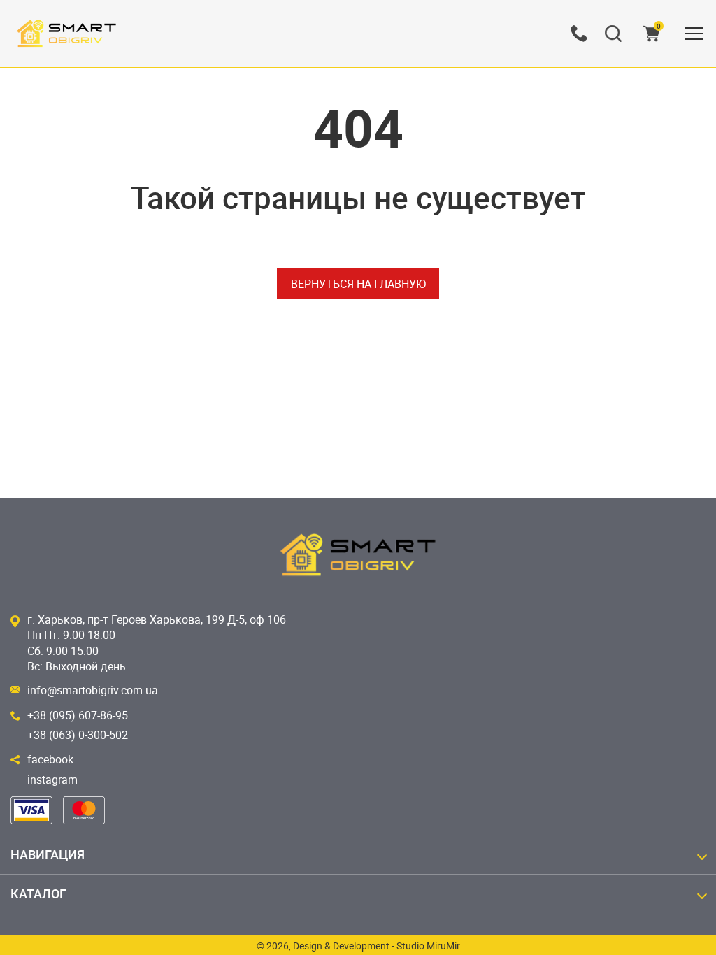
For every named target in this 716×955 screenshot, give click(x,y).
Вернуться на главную (358, 284)
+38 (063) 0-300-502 (77, 734)
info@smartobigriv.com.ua (92, 690)
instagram (52, 779)
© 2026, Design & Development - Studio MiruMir (358, 945)
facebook (50, 759)
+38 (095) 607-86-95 (77, 715)
